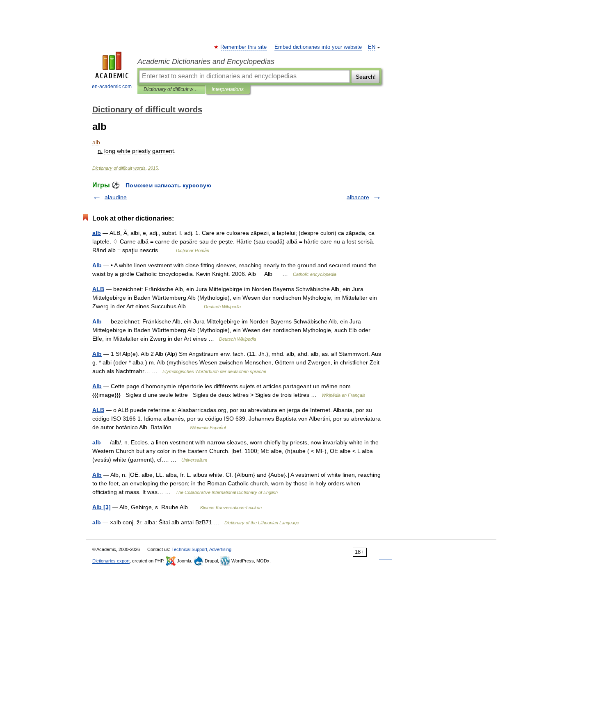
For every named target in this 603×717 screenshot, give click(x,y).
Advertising (220, 549)
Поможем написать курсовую (168, 185)
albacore (358, 197)
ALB (98, 289)
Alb (97, 265)
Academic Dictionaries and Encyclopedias (205, 61)
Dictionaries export (111, 560)
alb (96, 233)
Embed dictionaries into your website (318, 47)
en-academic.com (112, 86)
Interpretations (228, 89)
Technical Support (189, 549)
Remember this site (244, 47)
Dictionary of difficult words (171, 89)
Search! (366, 76)
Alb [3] (101, 507)
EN (371, 47)
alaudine (116, 197)
